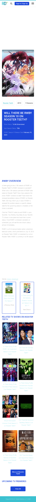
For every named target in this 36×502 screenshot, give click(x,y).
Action (9, 279)
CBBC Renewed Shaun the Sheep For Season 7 (9, 298)
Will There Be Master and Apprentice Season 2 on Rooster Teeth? (26, 457)
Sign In (18, 3)
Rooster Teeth (8, 103)
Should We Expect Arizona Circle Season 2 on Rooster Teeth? (9, 423)
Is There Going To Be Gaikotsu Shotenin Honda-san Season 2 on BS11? (27, 301)
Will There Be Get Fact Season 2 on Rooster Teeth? (26, 350)
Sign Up (25, 3)
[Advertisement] (18, 27)
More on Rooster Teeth (18, 473)
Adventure (15, 279)
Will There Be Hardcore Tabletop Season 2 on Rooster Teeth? (26, 422)
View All (18, 489)
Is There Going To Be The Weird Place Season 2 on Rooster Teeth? (10, 386)
